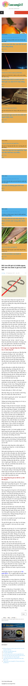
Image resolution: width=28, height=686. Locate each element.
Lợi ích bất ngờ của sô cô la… (9, 108)
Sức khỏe (5, 49)
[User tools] (25, 273)
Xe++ (4, 84)
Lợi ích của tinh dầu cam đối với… (11, 37)
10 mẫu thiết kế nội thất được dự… (11, 212)
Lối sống (4, 155)
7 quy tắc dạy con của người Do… (10, 143)
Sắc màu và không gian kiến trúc (10, 178)
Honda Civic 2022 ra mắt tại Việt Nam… (12, 72)
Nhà (3, 188)
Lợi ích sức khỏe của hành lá (9, 247)
